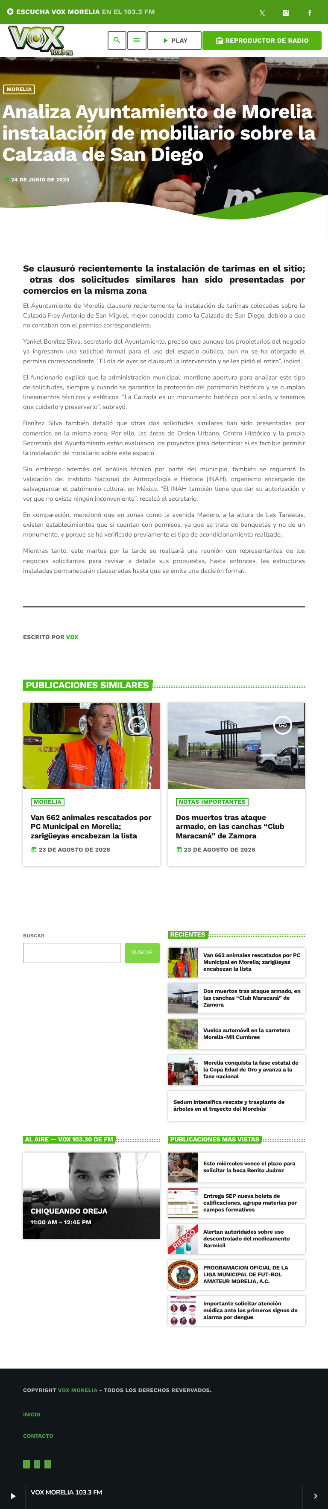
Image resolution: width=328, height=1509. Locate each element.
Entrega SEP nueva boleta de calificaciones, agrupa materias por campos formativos (250, 1203)
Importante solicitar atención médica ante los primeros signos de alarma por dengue (250, 1311)
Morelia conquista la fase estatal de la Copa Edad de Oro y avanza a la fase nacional (251, 1070)
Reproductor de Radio (262, 40)
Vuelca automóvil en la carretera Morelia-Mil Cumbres (246, 1034)
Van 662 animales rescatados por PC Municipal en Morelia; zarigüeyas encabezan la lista (91, 827)
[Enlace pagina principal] (40, 40)
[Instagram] (286, 14)
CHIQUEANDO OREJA (69, 1211)
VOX (72, 637)
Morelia (19, 89)
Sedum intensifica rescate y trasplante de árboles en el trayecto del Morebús (228, 1105)
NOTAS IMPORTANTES (212, 802)
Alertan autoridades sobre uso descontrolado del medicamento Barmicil (246, 1239)
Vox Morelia (77, 1390)
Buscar (33, 936)
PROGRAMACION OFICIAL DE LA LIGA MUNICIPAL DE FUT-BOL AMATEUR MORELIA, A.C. (245, 1275)
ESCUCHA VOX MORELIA (80, 12)
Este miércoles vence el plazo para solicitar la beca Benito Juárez (249, 1167)
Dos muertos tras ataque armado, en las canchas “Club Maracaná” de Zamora (230, 827)
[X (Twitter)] (262, 14)
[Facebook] (309, 14)
